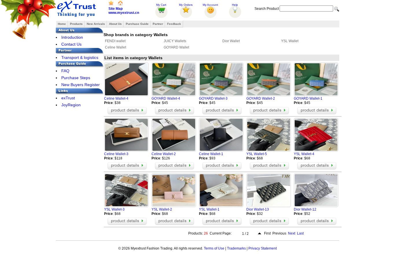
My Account (210, 4)
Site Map (115, 9)
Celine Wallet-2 (164, 154)
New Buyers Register (80, 84)
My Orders (186, 4)
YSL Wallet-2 (162, 209)
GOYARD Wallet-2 (260, 98)
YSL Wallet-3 (114, 209)
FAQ (65, 70)
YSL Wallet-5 (256, 154)
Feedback (174, 23)
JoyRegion (71, 105)
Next (291, 233)
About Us (115, 23)
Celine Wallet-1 (211, 154)
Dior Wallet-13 (257, 209)
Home (62, 23)
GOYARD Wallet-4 (166, 98)
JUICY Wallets (175, 41)
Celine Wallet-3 (116, 154)
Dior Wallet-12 (305, 209)
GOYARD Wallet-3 (213, 98)
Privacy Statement (262, 248)
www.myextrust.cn (123, 13)
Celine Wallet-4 (116, 98)
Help (235, 4)
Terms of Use (214, 248)
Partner (158, 23)
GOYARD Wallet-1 (308, 98)
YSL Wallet (289, 41)
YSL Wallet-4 (304, 154)
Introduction (72, 37)
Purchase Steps (75, 77)
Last (300, 233)
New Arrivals (96, 23)
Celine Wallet (115, 47)
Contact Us (71, 44)
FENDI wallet (115, 41)
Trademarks (236, 248)
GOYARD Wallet (176, 47)
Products (76, 23)
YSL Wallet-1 (209, 209)
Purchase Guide (137, 23)
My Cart (161, 4)
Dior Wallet (231, 41)
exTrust (68, 98)
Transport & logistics (79, 57)
